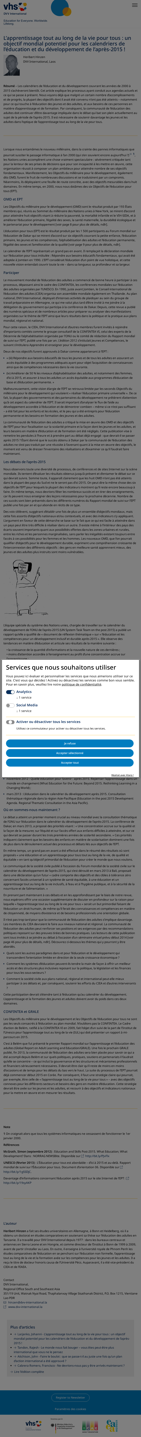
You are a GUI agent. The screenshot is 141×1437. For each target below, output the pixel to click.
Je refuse (70, 743)
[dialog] (70, 718)
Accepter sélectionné (69, 753)
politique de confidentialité (81, 684)
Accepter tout (70, 763)
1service (23, 697)
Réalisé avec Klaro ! (122, 775)
